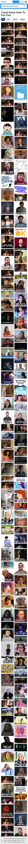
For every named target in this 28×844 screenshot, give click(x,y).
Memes (22, 19)
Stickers (15, 19)
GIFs (8, 19)
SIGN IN (22, 1)
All (3, 19)
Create (16, 1)
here (24, 842)
